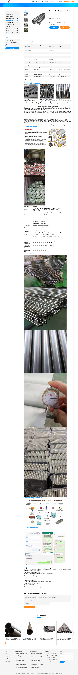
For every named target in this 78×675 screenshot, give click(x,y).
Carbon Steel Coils (12, 16)
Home (6, 653)
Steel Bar (12, 28)
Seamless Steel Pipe (12, 32)
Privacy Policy (7, 661)
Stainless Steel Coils (12, 18)
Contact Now (12, 48)
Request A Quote (69, 1)
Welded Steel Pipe (12, 20)
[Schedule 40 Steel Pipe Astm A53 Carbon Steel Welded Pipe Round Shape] (30, 629)
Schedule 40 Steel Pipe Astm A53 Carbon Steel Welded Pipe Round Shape (30, 639)
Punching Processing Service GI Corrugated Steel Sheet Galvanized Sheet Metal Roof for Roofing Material (22, 655)
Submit (29, 607)
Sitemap (6, 658)
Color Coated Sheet (12, 22)
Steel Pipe (12, 26)
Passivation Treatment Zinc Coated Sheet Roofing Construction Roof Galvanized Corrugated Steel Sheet (21, 660)
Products (6, 655)
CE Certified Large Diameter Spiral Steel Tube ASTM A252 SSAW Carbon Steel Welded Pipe (12, 639)
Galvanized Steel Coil (12, 24)
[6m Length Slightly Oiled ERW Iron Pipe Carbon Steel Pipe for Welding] (47, 629)
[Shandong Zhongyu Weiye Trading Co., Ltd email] (6, 45)
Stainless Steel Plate (12, 14)
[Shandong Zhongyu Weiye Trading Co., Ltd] (9, 1)
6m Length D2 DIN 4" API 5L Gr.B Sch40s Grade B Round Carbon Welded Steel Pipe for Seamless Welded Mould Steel (37, 666)
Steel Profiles (12, 30)
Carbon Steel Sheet (12, 12)
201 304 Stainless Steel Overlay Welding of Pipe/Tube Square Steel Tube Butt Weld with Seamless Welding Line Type (37, 660)
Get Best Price (54, 27)
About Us (6, 656)
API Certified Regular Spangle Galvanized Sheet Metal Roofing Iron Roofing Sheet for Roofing (22, 666)
